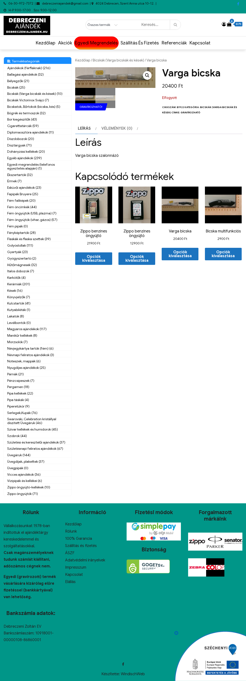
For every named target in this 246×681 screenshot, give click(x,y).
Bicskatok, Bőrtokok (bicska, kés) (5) (33, 106)
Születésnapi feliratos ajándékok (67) (35, 448)
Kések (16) (15, 290)
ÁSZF (69, 553)
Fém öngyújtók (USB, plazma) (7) (31, 213)
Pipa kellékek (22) (20, 393)
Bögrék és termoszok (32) (26, 113)
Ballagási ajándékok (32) (25, 74)
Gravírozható (190, 112)
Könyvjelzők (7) (18, 297)
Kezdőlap (45, 43)
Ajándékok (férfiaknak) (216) (28, 68)
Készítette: (111, 674)
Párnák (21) (15, 374)
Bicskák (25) (16, 87)
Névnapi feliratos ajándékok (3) (30, 355)
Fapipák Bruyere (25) (22, 194)
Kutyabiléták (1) (18, 310)
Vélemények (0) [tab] (116, 128)
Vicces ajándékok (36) (24, 474)
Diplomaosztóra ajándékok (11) (30, 132)
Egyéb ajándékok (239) (24, 158)
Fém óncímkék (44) (22, 207)
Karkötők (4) (16, 277)
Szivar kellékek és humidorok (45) (32, 429)
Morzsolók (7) (17, 342)
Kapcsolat (200, 43)
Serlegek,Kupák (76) (22, 413)
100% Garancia (78, 538)
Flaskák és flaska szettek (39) (29, 239)
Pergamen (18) (18, 387)
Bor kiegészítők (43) (22, 119)
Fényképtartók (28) (21, 233)
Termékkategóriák (25, 61)
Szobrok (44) (17, 436)
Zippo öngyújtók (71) (22, 494)
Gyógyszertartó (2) (21, 258)
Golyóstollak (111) (20, 245)
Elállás (70, 581)
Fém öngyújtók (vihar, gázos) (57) (32, 220)
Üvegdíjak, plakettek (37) (25, 461)
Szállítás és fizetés (140, 43)
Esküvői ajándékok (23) (24, 187)
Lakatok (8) (15, 316)
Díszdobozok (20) (20, 139)
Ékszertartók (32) (20, 175)
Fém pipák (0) (17, 226)
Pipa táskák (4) (18, 400)
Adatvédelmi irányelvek (85, 560)
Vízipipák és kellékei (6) (24, 481)
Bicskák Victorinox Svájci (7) (28, 100)
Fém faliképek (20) (21, 200)
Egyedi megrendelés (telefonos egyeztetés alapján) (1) (31, 166)
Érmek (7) (14, 181)
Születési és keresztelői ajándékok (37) (36, 442)
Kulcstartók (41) (19, 303)
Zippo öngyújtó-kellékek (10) (28, 487)
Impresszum (75, 567)
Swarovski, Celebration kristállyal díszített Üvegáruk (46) (31, 421)
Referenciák (174, 43)
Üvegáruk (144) (19, 455)
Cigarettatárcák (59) (23, 126)
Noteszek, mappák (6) (24, 361)
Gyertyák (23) (17, 252)
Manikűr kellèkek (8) (22, 335)
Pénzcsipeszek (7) (20, 380)
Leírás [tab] (84, 128)
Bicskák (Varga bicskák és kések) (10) (34, 93)
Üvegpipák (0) (17, 468)
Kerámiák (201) (18, 284)
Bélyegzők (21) (18, 81)
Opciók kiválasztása (93, 258)
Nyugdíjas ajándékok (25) (26, 367)
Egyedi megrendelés (96, 43)
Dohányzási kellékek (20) (26, 151)
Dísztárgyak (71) (19, 145)
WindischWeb (133, 674)
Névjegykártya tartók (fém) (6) (30, 348)
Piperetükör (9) (18, 406)
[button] (147, 75)
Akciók (65, 43)
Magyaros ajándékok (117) (27, 329)
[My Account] (224, 24)
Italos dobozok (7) (20, 271)
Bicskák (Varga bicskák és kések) (118, 60)
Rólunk (71, 531)
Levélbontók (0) (19, 323)
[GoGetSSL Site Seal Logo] (148, 566)
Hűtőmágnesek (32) (22, 265)
